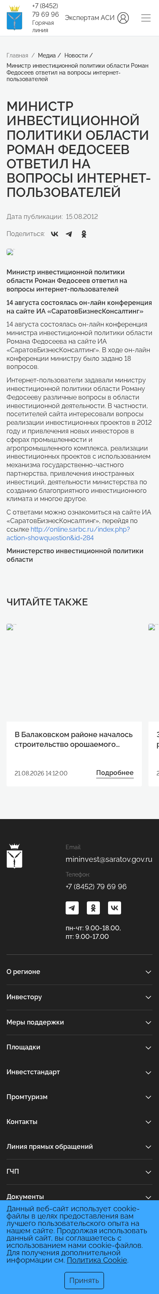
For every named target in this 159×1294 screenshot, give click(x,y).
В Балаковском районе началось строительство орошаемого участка (73, 739)
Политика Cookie (97, 1260)
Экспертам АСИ (90, 18)
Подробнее (115, 773)
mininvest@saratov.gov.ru (109, 859)
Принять (84, 1280)
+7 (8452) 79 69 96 (45, 10)
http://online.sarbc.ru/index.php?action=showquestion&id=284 (68, 534)
